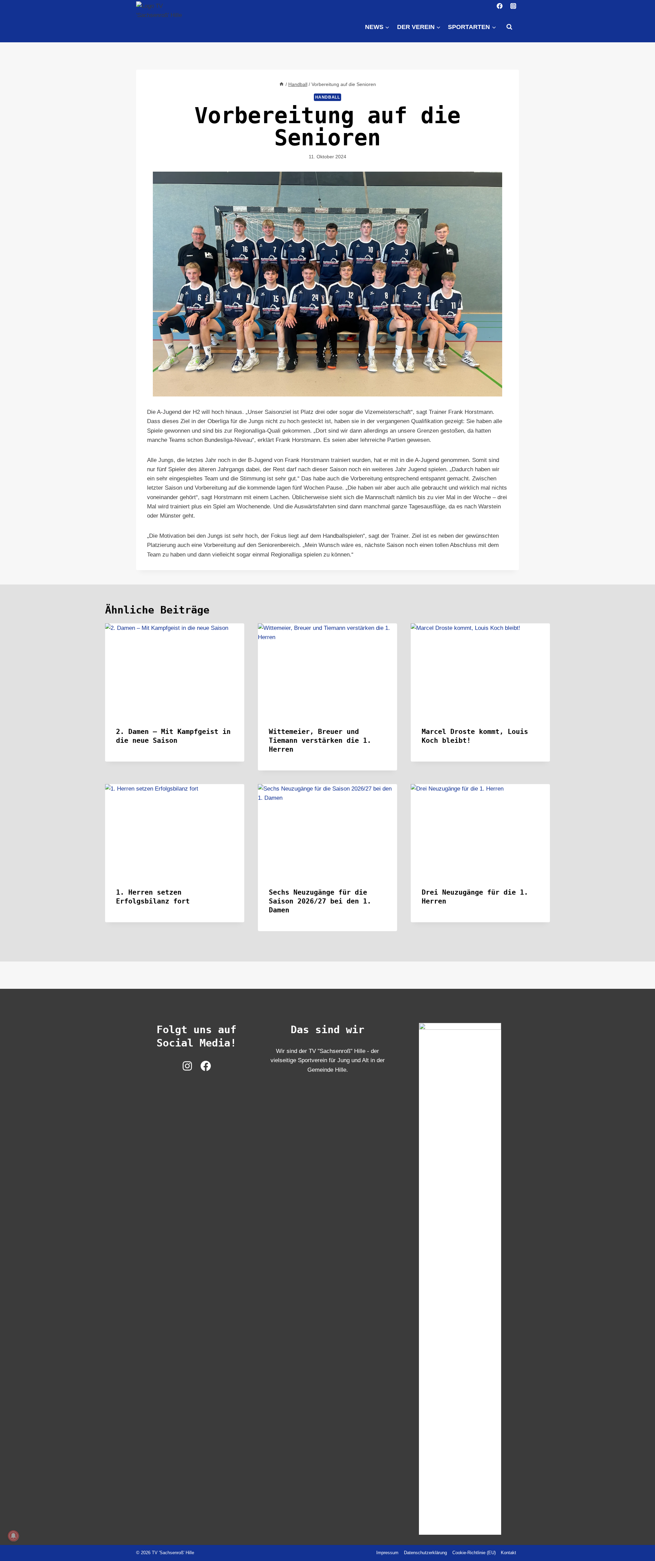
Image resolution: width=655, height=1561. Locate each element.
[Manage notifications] (13, 1535)
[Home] (281, 84)
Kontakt (508, 1552)
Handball (327, 97)
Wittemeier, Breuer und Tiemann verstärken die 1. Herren (320, 740)
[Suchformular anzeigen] (509, 27)
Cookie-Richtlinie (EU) (474, 1552)
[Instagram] (513, 6)
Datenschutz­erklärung (425, 1552)
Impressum (387, 1552)
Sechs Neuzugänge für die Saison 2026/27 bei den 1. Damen (320, 901)
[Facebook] (500, 6)
